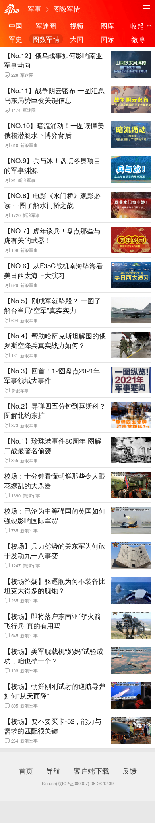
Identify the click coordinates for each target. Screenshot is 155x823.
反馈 (129, 770)
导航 (53, 770)
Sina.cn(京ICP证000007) (65, 783)
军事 (34, 9)
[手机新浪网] (12, 10)
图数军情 (66, 9)
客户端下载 (91, 770)
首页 (26, 770)
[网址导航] (146, 9)
